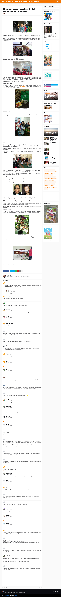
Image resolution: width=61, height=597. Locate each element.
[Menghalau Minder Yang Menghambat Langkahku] (46, 149)
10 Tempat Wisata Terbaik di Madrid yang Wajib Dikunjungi (50, 133)
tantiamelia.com (8, 399)
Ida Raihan (7, 508)
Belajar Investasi (47, 171)
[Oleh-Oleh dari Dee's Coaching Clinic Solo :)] (46, 162)
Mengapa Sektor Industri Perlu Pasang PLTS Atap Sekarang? (53, 153)
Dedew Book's (47, 173)
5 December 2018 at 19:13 (9, 425)
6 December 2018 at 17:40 (9, 467)
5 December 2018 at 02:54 (9, 310)
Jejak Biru (7, 424)
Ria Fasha (7, 523)
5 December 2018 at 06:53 (9, 378)
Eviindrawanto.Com (9, 385)
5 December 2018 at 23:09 (9, 433)
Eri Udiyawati (8, 555)
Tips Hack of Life (47, 187)
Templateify (7, 595)
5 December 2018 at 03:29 (9, 324)
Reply (4, 287)
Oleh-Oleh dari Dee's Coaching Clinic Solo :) (53, 162)
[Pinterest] (18, 271)
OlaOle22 (7, 377)
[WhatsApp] (16, 271)
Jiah (6, 451)
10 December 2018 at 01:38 (9, 566)
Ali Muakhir (7, 432)
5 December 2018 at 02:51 (11, 291)
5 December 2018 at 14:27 (9, 407)
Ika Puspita (7, 331)
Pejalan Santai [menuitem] (36, 1)
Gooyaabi (15, 595)
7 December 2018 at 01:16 (9, 488)
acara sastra (32, 114)
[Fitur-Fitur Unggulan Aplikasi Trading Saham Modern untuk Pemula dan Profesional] (46, 143)
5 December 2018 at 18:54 (9, 417)
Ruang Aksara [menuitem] (31, 1)
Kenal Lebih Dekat (8, 267)
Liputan (46, 180)
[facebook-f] (53, 591)
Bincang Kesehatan (53, 171)
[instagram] (47, 86)
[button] (57, 1)
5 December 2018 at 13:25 (9, 400)
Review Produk (47, 185)
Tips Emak (52, 185)
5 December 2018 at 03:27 (9, 317)
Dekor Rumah (52, 173)
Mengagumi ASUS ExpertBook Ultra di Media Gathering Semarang (53, 138)
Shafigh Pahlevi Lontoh (9, 323)
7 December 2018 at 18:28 (9, 524)
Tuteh (6, 369)
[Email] (20, 271)
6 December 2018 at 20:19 (9, 481)
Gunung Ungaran (22, 86)
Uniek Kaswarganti (8, 345)
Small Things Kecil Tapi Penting (10, 1)
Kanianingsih (8, 466)
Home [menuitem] (21, 1)
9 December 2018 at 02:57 (9, 556)
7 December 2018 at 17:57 (9, 509)
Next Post (40, 587)
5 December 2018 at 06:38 (9, 370)
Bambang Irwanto (8, 406)
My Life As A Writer (51, 180)
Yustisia (7, 353)
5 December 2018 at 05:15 (9, 346)
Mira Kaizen (7, 480)
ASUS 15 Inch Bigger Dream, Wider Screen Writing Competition (53, 157)
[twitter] (54, 85)
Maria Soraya (8, 530)
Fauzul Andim (8, 309)
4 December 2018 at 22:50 (9, 283)
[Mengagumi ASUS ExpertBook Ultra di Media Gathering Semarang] (46, 138)
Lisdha (7, 501)
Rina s (7, 487)
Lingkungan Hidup (53, 178)
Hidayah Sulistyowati (9, 302)
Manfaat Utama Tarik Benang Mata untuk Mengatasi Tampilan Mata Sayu (50, 96)
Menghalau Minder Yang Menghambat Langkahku (53, 148)
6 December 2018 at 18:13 (9, 474)
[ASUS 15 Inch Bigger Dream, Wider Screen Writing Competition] (46, 157)
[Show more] (22, 271)
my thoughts (13, 267)
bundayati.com (8, 416)
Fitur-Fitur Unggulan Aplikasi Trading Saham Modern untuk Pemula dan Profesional (53, 143)
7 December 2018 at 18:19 (9, 516)
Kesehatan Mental (47, 178)
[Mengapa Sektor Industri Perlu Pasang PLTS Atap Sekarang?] (46, 153)
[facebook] (47, 85)
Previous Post (5, 587)
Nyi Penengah (8, 515)
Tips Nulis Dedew (53, 187)
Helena (7, 565)
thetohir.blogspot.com (9, 296)
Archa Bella (7, 316)
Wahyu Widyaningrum (9, 282)
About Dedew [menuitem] (25, 1)
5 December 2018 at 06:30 (9, 354)
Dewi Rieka (9, 275)
